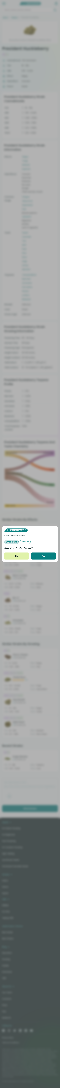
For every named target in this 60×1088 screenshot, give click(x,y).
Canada (25, 542)
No (16, 556)
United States (11, 542)
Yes (43, 556)
